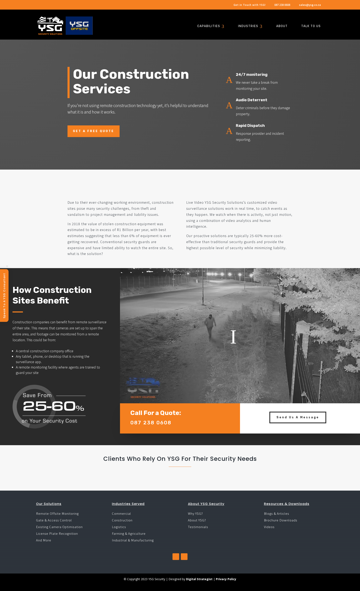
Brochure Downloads (280, 520)
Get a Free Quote (93, 131)
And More (43, 540)
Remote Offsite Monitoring (57, 513)
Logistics (119, 527)
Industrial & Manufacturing (133, 540)
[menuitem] (211, 26)
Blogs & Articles (276, 513)
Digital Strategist (199, 579)
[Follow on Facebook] (175, 556)
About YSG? (197, 520)
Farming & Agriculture (129, 533)
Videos (269, 527)
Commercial (121, 513)
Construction (122, 520)
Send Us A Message (297, 417)
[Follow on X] (184, 556)
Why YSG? (195, 513)
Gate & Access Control (54, 520)
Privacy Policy (226, 579)
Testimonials (198, 527)
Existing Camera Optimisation (59, 527)
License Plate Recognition (57, 533)
